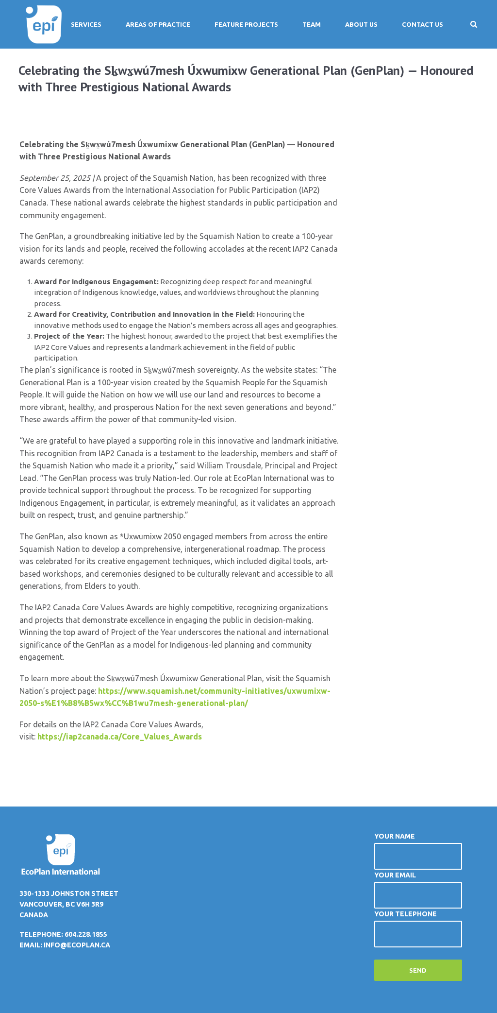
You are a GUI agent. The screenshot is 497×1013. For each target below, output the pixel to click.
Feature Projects (246, 24)
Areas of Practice (158, 24)
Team (311, 24)
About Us (361, 24)
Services (86, 24)
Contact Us (422, 24)
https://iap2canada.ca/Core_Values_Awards (119, 736)
